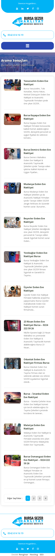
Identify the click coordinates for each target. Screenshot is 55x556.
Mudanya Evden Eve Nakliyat (35, 186)
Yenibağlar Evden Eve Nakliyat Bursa (35, 254)
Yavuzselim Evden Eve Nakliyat (36, 82)
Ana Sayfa (5, 65)
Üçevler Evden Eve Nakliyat (34, 289)
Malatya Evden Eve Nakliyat (34, 427)
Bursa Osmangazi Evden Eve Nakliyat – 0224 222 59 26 (37, 460)
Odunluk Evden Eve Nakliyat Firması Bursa (36, 361)
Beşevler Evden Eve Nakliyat (34, 220)
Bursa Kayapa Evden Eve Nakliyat (37, 117)
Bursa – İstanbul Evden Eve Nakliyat (36, 395)
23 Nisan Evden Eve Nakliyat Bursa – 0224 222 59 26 (36, 325)
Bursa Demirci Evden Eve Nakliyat (37, 151)
